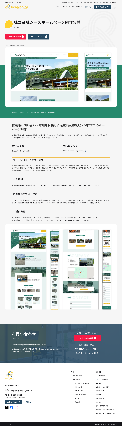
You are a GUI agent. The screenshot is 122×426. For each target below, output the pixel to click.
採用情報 (65, 2)
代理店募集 (105, 2)
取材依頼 (113, 2)
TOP (6, 45)
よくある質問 (88, 2)
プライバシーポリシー (11, 424)
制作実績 (12, 45)
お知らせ (97, 2)
